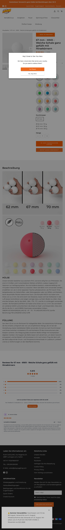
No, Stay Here (32, 74)
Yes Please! (32, 69)
